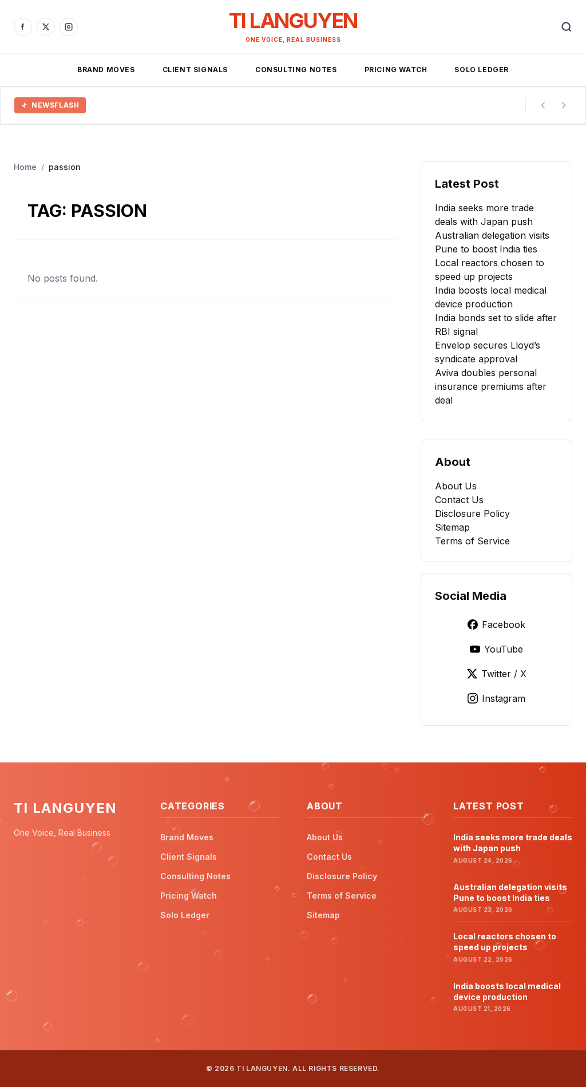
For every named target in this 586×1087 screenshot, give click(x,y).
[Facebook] (23, 27)
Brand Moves (106, 69)
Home (25, 167)
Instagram (503, 698)
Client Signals (195, 69)
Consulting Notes (296, 69)
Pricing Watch (396, 69)
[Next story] (564, 105)
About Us (456, 486)
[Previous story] (543, 105)
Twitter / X (503, 673)
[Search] (566, 27)
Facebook (503, 624)
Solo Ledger (481, 69)
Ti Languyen (293, 20)
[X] (46, 27)
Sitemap (452, 527)
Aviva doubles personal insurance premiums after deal (491, 386)
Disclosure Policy (472, 513)
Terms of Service (472, 541)
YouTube (503, 649)
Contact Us (459, 499)
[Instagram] (69, 27)
